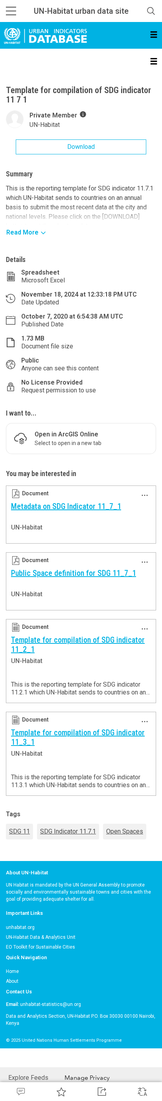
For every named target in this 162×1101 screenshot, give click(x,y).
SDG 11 (19, 831)
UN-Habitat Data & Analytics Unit (40, 937)
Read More (22, 232)
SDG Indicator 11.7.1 (68, 831)
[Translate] (142, 1091)
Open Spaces (124, 831)
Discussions (20, 1091)
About (12, 981)
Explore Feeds (28, 1077)
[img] (83, 114)
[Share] (101, 1091)
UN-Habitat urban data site (81, 11)
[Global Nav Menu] (11, 11)
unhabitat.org (20, 927)
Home (12, 971)
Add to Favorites (60, 1091)
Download (81, 146)
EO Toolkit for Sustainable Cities (40, 947)
